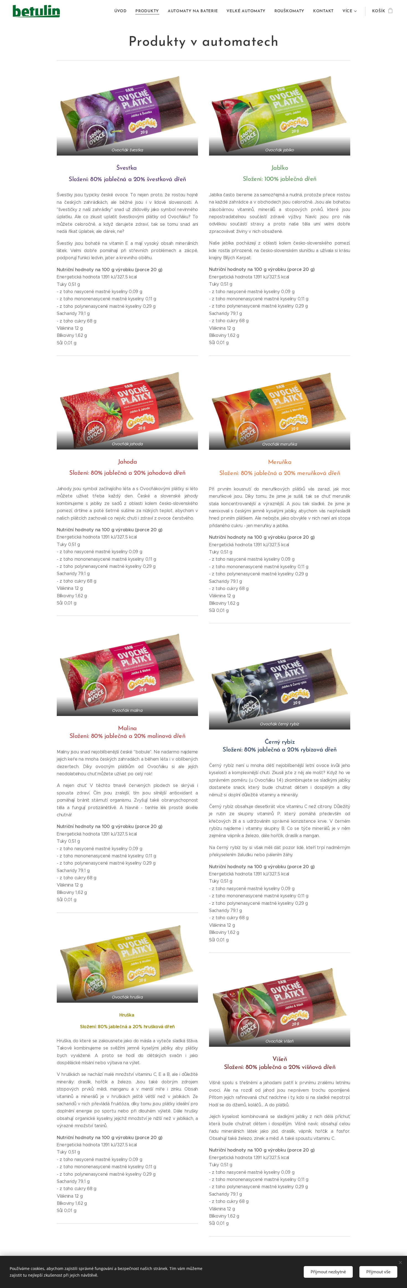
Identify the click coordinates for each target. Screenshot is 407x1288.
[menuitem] (122, 11)
